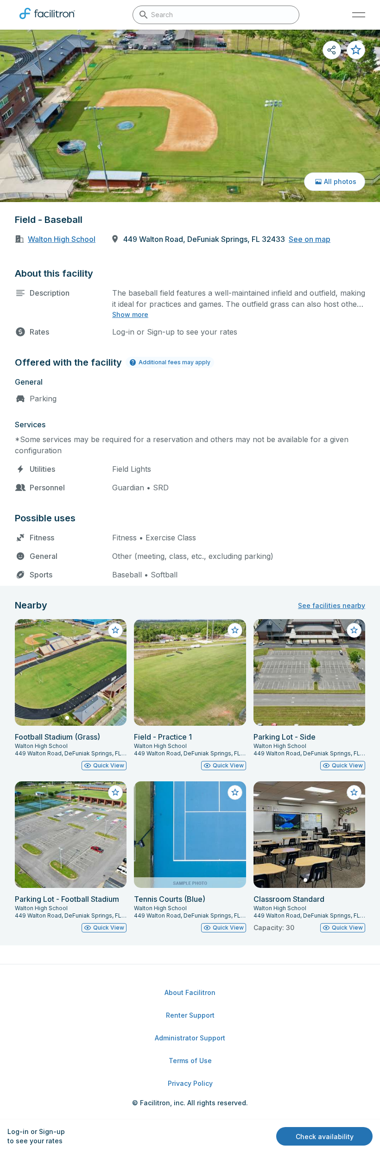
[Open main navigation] (358, 14)
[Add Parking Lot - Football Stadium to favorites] (115, 792)
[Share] (332, 50)
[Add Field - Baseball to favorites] (356, 50)
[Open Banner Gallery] (190, 116)
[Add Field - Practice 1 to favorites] (235, 630)
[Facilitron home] (47, 20)
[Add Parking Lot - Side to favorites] (354, 630)
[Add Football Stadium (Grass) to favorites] (115, 630)
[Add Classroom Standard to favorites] (354, 792)
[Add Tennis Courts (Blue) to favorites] (235, 792)
